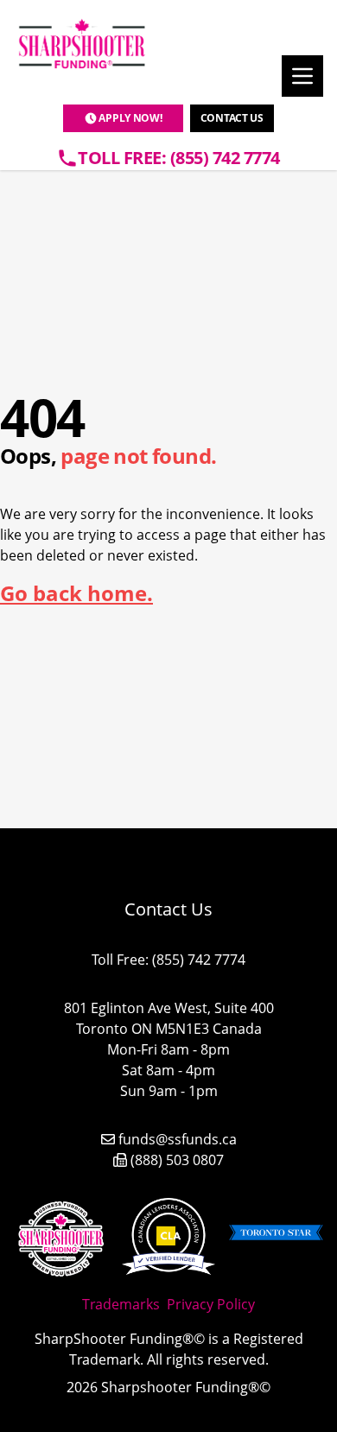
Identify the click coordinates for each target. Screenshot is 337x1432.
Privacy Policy (211, 1304)
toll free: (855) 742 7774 (179, 157)
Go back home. (76, 593)
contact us (232, 118)
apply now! (130, 118)
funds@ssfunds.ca (177, 1139)
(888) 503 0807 (177, 1159)
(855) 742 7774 (198, 959)
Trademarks (121, 1304)
